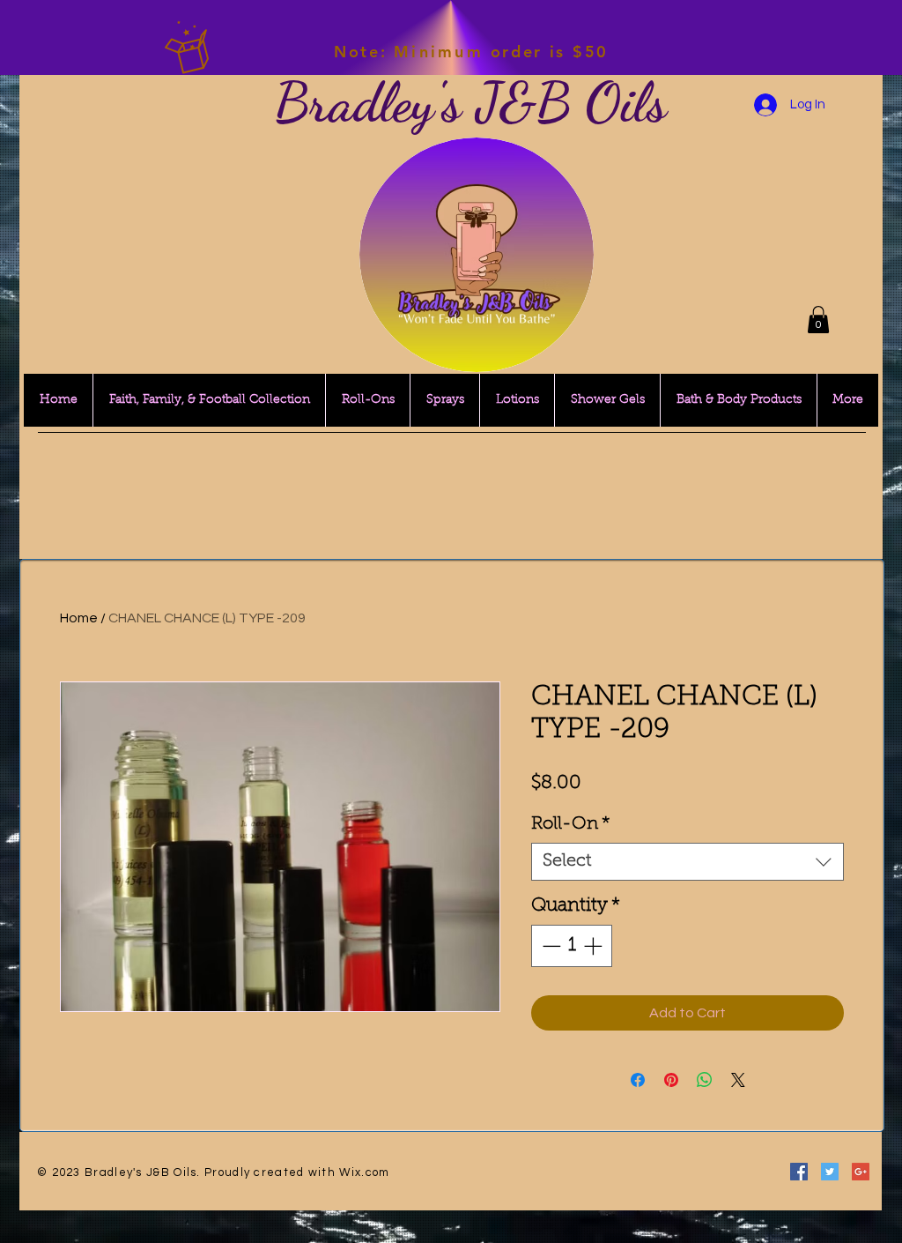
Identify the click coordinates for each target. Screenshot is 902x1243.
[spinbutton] (572, 946)
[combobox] (687, 862)
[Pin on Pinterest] (671, 1079)
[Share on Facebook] (637, 1079)
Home (79, 618)
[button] (818, 319)
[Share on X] (738, 1079)
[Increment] (594, 946)
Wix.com (364, 1172)
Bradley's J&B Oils (470, 102)
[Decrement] (550, 946)
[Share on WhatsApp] (704, 1079)
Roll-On (570, 824)
